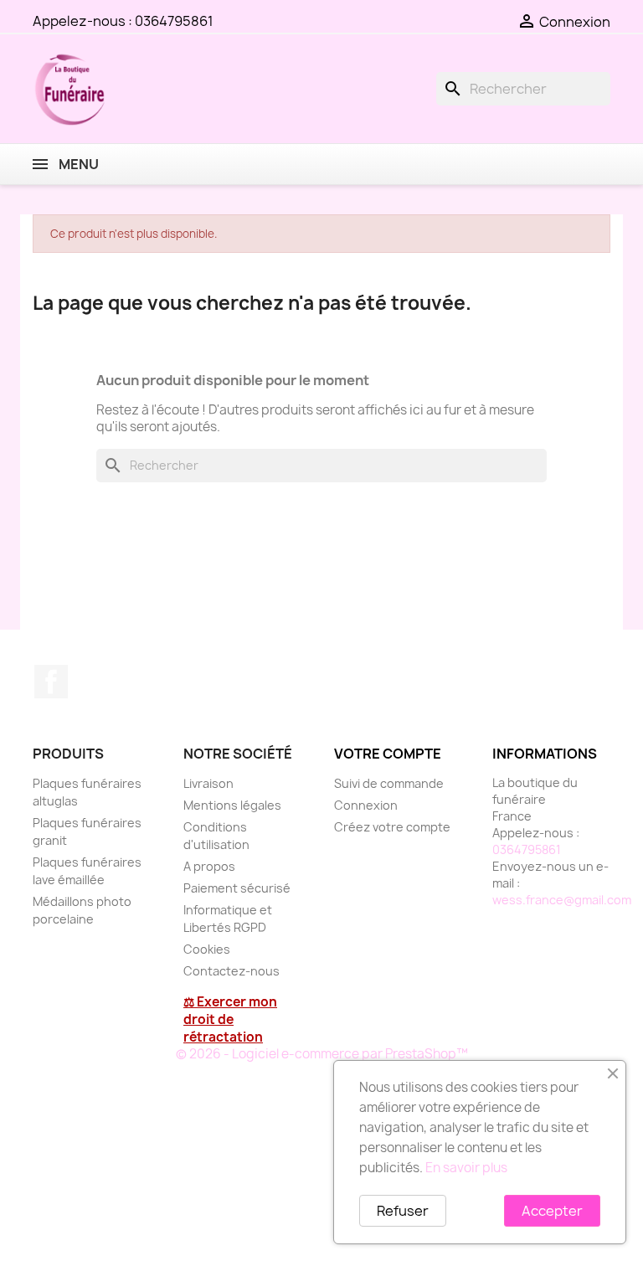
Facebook (51, 681)
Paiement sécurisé (237, 888)
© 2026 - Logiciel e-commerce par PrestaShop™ (322, 1054)
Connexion (366, 805)
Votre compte (387, 753)
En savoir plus (466, 1167)
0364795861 (174, 21)
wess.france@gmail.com (561, 900)
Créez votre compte (392, 827)
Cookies (206, 949)
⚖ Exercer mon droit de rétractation (230, 1019)
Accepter (552, 1211)
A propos (209, 866)
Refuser (403, 1211)
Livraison (208, 783)
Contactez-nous (231, 971)
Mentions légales (232, 805)
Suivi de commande (389, 783)
